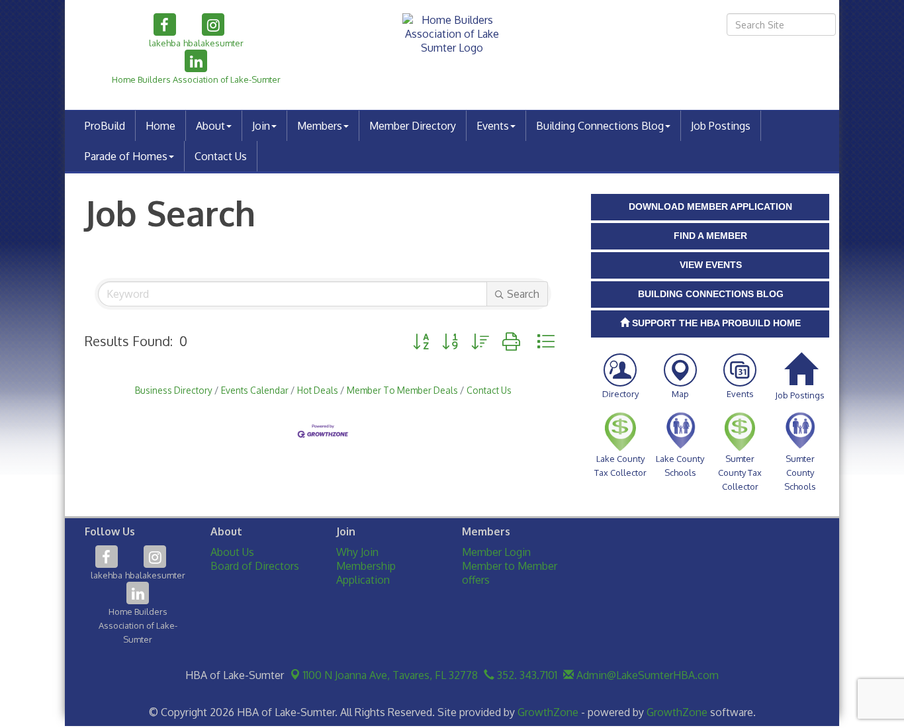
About (210, 125)
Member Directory (412, 125)
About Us (232, 552)
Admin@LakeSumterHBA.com (646, 675)
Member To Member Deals (402, 390)
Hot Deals (317, 390)
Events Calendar (255, 390)
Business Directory (173, 390)
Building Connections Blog (600, 125)
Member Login (496, 552)
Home (160, 125)
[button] (420, 341)
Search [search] (523, 293)
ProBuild (105, 125)
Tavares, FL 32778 (390, 675)
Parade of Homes (126, 156)
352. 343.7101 (525, 675)
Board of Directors (254, 565)
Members (319, 125)
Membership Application (366, 572)
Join (261, 125)
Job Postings (720, 125)
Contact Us (221, 156)
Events (492, 125)
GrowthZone (548, 712)
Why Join (357, 552)
